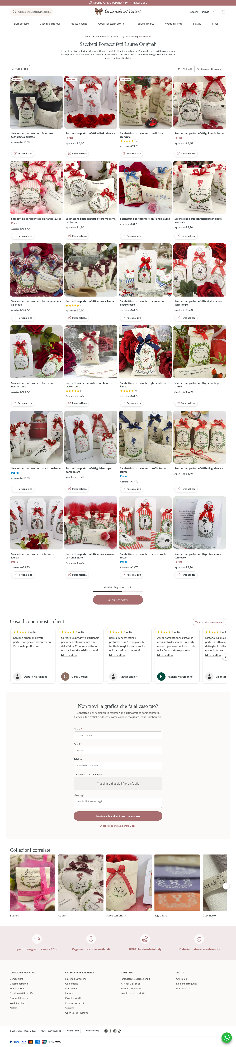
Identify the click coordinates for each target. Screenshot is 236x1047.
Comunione (71, 983)
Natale (197, 23)
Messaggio (79, 795)
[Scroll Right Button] (225, 656)
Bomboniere (21, 23)
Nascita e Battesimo (76, 978)
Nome (77, 728)
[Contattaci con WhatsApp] (226, 1037)
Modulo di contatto (131, 988)
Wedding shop (173, 23)
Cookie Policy (92, 1031)
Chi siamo (181, 978)
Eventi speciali (73, 998)
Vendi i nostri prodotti (133, 993)
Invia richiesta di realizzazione (118, 816)
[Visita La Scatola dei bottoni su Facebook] (106, 1031)
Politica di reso (184, 988)
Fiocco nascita (79, 23)
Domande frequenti (186, 983)
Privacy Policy (73, 1031)
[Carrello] (223, 12)
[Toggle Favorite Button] (59, 80)
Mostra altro (69, 655)
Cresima (69, 1007)
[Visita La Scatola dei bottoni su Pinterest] (115, 1031)
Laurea (117, 36)
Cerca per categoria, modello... (34, 11)
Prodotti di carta (144, 23)
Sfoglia (134, 783)
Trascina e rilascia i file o (118, 783)
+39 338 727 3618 (130, 983)
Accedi (194, 11)
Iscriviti (205, 11)
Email (77, 744)
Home (87, 36)
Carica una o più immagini (88, 774)
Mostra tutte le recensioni (209, 621)
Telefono (78, 759)
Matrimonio (71, 988)
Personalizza (25, 153)
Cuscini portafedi (50, 23)
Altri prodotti (118, 600)
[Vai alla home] (118, 12)
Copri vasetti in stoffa (111, 23)
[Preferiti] (215, 12)
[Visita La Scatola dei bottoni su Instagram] (110, 1031)
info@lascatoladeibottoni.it (135, 978)
